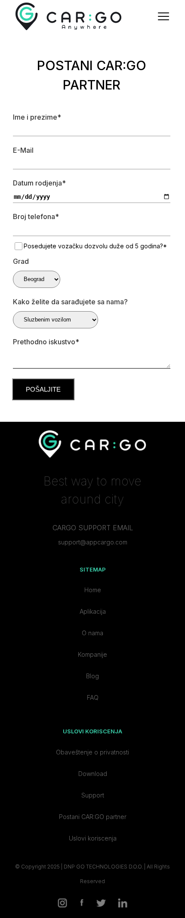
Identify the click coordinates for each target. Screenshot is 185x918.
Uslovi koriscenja (93, 838)
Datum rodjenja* (39, 183)
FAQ (93, 697)
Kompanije (92, 654)
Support (92, 795)
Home (92, 589)
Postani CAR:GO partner (92, 816)
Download (92, 773)
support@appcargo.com (92, 542)
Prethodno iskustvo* (46, 341)
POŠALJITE (43, 389)
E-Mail (23, 150)
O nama (92, 633)
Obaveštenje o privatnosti (92, 752)
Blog (92, 676)
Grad (21, 261)
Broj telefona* (36, 216)
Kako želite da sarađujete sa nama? (70, 301)
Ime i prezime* (37, 117)
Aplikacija (93, 611)
